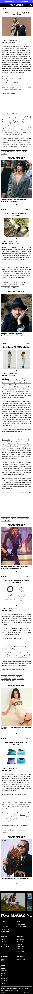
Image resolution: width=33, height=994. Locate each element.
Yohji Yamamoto (16, 253)
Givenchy (12, 257)
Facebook (4, 968)
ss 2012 (24, 151)
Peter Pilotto (11, 273)
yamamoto (15, 287)
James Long (11, 255)
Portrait (4, 944)
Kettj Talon (12, 375)
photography (13, 285)
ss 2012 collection (23, 518)
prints (10, 832)
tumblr (20, 678)
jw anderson (24, 282)
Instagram (4, 971)
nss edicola (20, 951)
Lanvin (17, 255)
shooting (22, 285)
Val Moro (11, 610)
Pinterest (4, 981)
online (23, 259)
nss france (20, 949)
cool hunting (22, 830)
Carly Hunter (5, 379)
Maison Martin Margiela (14, 271)
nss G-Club (19, 944)
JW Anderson (10, 275)
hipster (19, 676)
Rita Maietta (12, 43)
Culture (3, 941)
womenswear (6, 520)
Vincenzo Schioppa (14, 243)
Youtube (4, 983)
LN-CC (4, 247)
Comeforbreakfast (9, 48)
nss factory (5, 931)
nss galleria (20, 946)
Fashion (4, 40)
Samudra (15, 784)
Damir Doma (24, 255)
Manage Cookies (21, 926)
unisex (4, 153)
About (3, 924)
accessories (6, 830)
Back (4, 9)
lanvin (4, 285)
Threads (4, 978)
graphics (11, 676)
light (13, 518)
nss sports (20, 941)
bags (13, 830)
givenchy (14, 282)
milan (18, 151)
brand (4, 676)
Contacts (4, 926)
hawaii (4, 832)
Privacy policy (21, 924)
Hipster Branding (22, 657)
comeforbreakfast (8, 151)
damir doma (5, 282)
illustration (6, 678)
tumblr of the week (8, 681)
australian (5, 518)
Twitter (3, 973)
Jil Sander (24, 253)
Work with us (5, 929)
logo (14, 678)
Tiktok (3, 976)
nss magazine (20, 939)
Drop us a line (20, 959)
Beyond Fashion (6, 946)
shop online (5, 287)
